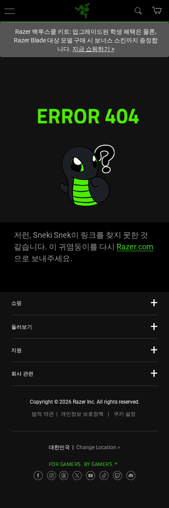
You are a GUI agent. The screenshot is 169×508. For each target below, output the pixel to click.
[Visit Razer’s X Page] (77, 475)
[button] (9, 11)
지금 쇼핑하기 (93, 48)
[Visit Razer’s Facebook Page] (38, 475)
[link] (82, 10)
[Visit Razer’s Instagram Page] (52, 475)
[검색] (137, 10)
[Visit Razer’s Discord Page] (131, 475)
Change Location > (98, 447)
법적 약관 (43, 414)
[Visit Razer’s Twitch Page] (117, 475)
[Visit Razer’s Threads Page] (64, 475)
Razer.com (135, 246)
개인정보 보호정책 (82, 414)
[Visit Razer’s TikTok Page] (104, 475)
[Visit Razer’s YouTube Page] (90, 475)
